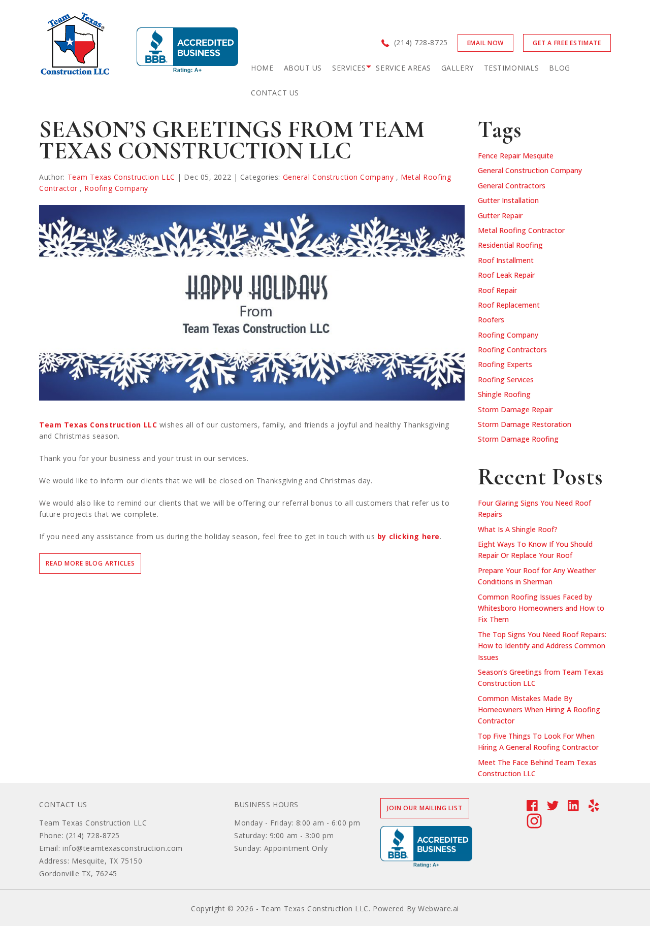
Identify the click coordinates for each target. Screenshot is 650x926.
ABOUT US (303, 68)
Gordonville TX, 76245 (78, 873)
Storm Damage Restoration (524, 424)
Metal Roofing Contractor (521, 230)
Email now (485, 43)
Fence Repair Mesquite (516, 155)
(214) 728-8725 (420, 42)
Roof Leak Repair (506, 275)
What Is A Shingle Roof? (518, 529)
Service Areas (403, 68)
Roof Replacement (509, 305)
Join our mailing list (425, 808)
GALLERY (457, 68)
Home (262, 68)
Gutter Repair (500, 215)
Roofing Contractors (512, 349)
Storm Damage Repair (515, 409)
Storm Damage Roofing (518, 439)
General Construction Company (338, 177)
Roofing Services (506, 379)
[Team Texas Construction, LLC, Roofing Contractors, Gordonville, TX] (187, 50)
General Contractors (511, 185)
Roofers (491, 319)
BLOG (559, 68)
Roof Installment (506, 260)
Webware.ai (438, 908)
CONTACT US (275, 92)
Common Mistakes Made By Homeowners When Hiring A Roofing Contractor (539, 709)
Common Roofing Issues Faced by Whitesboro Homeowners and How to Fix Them (541, 608)
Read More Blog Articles (90, 563)
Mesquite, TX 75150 (107, 861)
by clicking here (408, 536)
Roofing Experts (505, 364)
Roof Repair (497, 290)
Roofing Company (116, 188)
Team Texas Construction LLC (98, 424)
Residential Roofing (510, 245)
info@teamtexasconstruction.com (122, 848)
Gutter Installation (508, 200)
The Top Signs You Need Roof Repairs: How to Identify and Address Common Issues (542, 646)
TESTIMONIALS (511, 68)
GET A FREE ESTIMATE (567, 43)
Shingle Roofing (504, 394)
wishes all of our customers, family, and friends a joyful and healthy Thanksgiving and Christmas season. (244, 430)
